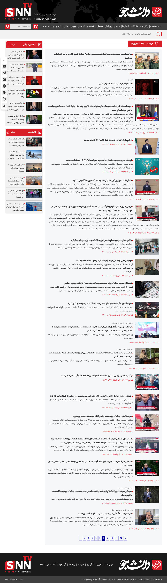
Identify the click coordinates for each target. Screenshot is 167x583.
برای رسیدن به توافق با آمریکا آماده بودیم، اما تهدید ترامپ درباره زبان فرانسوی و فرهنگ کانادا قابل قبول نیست (15, 81)
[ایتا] (4, 92)
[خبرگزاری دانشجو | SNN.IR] (140, 12)
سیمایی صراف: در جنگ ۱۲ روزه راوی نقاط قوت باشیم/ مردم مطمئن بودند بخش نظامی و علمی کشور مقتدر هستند (90, 464)
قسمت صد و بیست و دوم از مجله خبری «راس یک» (15, 93)
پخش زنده (144, 26)
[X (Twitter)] (4, 105)
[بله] (4, 86)
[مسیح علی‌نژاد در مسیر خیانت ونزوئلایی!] (146, 87)
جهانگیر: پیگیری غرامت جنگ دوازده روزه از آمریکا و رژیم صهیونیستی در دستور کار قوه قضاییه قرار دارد (91, 396)
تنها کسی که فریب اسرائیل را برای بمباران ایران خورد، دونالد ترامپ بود (15, 55)
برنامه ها (46, 26)
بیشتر (10, 44)
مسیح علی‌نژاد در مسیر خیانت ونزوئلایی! (115, 84)
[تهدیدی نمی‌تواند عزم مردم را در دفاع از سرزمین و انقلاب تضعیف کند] (146, 267)
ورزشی (73, 26)
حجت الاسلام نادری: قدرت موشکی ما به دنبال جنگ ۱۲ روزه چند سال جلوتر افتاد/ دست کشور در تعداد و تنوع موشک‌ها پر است (90, 108)
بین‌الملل (108, 26)
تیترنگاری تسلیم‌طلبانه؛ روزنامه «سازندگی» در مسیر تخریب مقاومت (16, 142)
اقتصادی (90, 26)
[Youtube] (4, 66)
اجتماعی (81, 26)
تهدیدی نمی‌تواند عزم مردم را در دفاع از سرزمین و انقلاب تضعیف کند (104, 261)
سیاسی (117, 26)
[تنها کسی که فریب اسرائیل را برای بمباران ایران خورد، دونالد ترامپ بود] (34, 54)
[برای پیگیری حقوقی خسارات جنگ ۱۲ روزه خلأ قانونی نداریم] (146, 146)
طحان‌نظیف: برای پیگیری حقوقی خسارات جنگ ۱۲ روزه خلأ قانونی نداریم (102, 181)
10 (112, 538)
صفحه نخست (155, 26)
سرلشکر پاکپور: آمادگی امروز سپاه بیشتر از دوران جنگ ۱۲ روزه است (105, 514)
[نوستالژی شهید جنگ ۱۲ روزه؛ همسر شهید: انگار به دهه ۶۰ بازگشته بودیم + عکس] (146, 289)
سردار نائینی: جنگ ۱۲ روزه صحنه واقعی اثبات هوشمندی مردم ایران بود (102, 416)
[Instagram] (4, 79)
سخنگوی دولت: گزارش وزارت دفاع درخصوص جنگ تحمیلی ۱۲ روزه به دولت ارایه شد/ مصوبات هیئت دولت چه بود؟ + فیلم (90, 355)
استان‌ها (125, 26)
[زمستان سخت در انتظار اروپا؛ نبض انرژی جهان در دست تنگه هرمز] (34, 206)
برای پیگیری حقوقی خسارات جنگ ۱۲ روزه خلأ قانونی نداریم (108, 140)
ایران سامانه (9, 579)
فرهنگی (100, 26)
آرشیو (89, 564)
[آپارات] (4, 99)
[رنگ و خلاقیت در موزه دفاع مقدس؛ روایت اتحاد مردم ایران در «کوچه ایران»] (146, 247)
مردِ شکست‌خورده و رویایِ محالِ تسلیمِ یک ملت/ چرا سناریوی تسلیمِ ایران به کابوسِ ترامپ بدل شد (16, 181)
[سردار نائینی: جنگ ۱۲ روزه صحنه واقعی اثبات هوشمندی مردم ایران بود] (146, 422)
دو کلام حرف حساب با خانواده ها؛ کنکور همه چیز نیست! (16, 194)
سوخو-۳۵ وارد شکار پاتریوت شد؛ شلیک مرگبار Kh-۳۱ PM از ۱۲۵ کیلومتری (15, 155)
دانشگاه (134, 26)
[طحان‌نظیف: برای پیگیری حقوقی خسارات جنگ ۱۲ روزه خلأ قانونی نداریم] (146, 187)
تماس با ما (99, 564)
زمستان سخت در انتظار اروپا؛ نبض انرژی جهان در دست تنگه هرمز (15, 207)
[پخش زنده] (35, 26)
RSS (41, 564)
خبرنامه (81, 564)
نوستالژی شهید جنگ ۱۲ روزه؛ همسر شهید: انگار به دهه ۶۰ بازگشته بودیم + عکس (98, 283)
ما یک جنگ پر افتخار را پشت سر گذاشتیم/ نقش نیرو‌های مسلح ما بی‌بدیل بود (15, 119)
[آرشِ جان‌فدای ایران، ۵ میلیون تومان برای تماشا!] (34, 167)
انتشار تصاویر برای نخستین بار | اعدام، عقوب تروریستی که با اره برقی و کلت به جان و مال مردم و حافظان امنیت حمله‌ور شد (15, 68)
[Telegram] (4, 73)
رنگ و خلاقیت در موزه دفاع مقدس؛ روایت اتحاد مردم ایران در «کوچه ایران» (101, 240)
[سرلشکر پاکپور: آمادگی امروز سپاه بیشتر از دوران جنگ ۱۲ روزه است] (146, 517)
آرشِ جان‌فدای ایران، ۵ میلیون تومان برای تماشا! (16, 168)
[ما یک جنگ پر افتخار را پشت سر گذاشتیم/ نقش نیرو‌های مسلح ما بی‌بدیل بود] (34, 119)
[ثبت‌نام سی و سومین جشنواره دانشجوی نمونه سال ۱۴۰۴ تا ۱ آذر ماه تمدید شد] (146, 166)
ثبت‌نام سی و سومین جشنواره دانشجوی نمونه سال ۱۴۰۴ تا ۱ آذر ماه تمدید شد (99, 160)
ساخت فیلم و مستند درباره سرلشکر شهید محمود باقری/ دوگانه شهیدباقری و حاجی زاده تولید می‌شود (93, 56)
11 (117, 538)
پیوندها (72, 564)
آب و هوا (62, 564)
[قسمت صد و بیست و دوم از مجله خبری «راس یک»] (34, 93)
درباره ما (109, 564)
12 (121, 538)
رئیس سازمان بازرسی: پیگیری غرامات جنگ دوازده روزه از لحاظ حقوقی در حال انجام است (96, 376)
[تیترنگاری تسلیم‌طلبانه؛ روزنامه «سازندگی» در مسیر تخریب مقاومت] (34, 141)
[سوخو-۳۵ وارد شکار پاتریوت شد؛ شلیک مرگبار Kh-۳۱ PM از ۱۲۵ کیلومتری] (34, 154)
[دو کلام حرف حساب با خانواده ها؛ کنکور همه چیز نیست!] (34, 193)
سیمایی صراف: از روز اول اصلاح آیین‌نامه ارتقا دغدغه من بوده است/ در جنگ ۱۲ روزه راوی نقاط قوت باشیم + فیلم (92, 493)
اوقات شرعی (51, 564)
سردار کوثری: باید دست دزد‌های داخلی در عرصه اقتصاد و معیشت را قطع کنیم (100, 304)
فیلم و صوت (56, 26)
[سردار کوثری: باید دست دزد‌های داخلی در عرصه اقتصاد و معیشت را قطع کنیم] (146, 310)
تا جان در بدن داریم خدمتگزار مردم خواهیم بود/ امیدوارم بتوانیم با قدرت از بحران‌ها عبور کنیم (15, 106)
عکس (66, 26)
